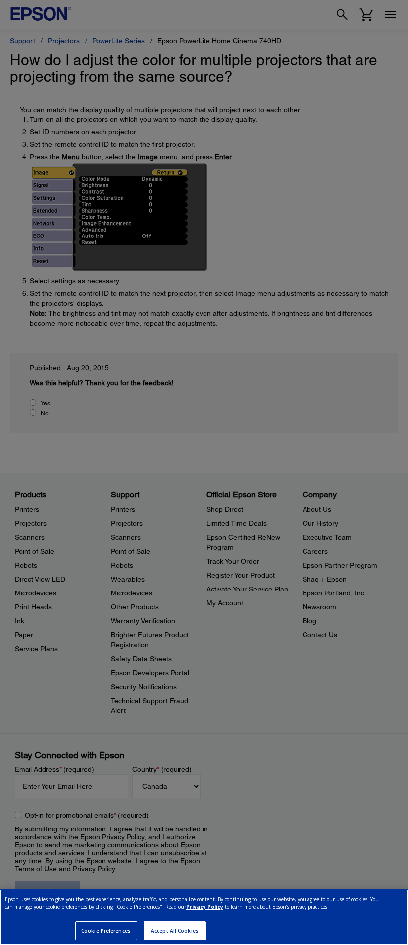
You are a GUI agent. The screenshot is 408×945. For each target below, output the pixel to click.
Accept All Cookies (175, 930)
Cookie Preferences (106, 930)
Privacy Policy (204, 906)
